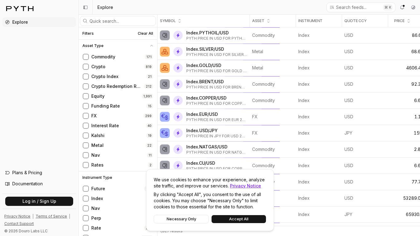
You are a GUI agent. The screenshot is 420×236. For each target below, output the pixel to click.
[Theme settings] (413, 7)
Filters (88, 33)
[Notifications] (402, 7)
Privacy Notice (245, 185)
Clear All (145, 33)
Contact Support (19, 223)
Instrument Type (97, 177)
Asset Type (93, 46)
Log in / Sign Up (39, 201)
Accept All (238, 219)
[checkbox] (86, 57)
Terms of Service (51, 216)
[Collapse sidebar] (85, 7)
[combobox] (357, 7)
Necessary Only (181, 219)
